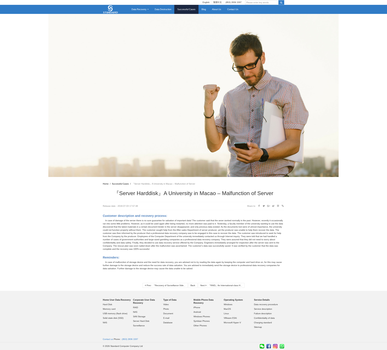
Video (166, 304)
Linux (226, 313)
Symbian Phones (202, 321)
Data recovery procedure (266, 304)
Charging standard (263, 322)
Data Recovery (139, 9)
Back (192, 285)
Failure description (263, 313)
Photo (166, 309)
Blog (204, 9)
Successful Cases (186, 9)
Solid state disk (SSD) (113, 318)
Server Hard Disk (141, 321)
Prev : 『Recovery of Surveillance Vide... (165, 285)
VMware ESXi (230, 318)
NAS (105, 322)
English (206, 2)
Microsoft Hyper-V (232, 322)
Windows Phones (202, 316)
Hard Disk (107, 304)
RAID (135, 307)
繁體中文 (217, 2)
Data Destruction (163, 9)
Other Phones (200, 325)
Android (197, 312)
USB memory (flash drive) (115, 313)
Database (167, 322)
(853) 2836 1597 (234, 2)
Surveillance (139, 325)
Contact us (108, 339)
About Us (216, 9)
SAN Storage (139, 316)
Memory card (109, 309)
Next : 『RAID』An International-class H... (221, 285)
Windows (228, 304)
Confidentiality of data (264, 318)
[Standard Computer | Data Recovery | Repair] (110, 9)
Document (168, 313)
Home (106, 184)
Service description (263, 309)
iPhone (197, 307)
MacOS (227, 309)
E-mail (166, 318)
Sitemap (258, 327)
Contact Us (232, 9)
